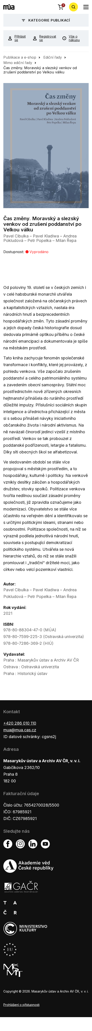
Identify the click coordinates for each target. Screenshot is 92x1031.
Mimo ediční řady (17, 62)
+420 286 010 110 (19, 723)
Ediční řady (52, 57)
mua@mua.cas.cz (19, 730)
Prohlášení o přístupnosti (21, 1005)
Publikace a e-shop (19, 57)
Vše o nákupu (74, 38)
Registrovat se (47, 38)
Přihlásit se (20, 38)
